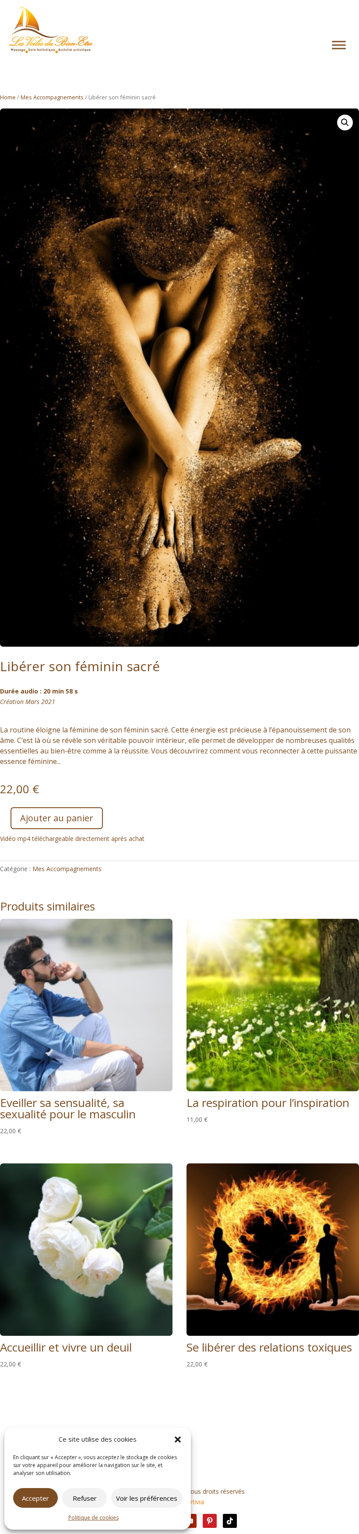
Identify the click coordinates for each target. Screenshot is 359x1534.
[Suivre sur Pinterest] (210, 1521)
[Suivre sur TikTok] (230, 1521)
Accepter (35, 1498)
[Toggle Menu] (339, 45)
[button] (177, 1439)
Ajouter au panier (56, 818)
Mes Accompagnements (52, 97)
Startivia (192, 1502)
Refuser (85, 1498)
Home (8, 97)
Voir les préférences (146, 1498)
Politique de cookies (93, 1517)
